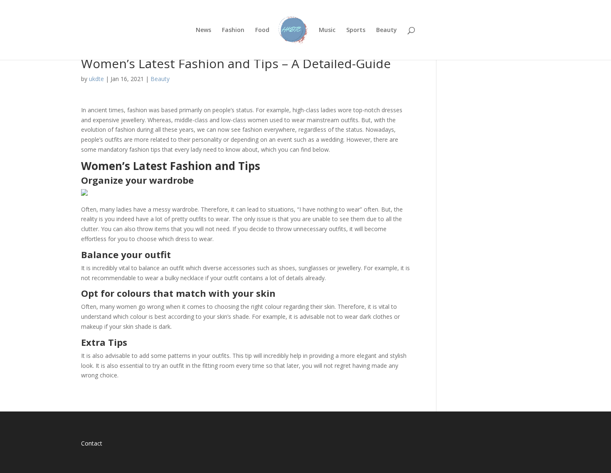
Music (327, 30)
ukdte (96, 79)
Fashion (233, 30)
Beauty (386, 30)
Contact (91, 443)
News (203, 30)
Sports (355, 30)
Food (262, 30)
